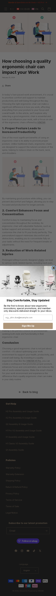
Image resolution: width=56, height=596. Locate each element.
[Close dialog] (53, 268)
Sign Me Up (28, 326)
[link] (28, 281)
